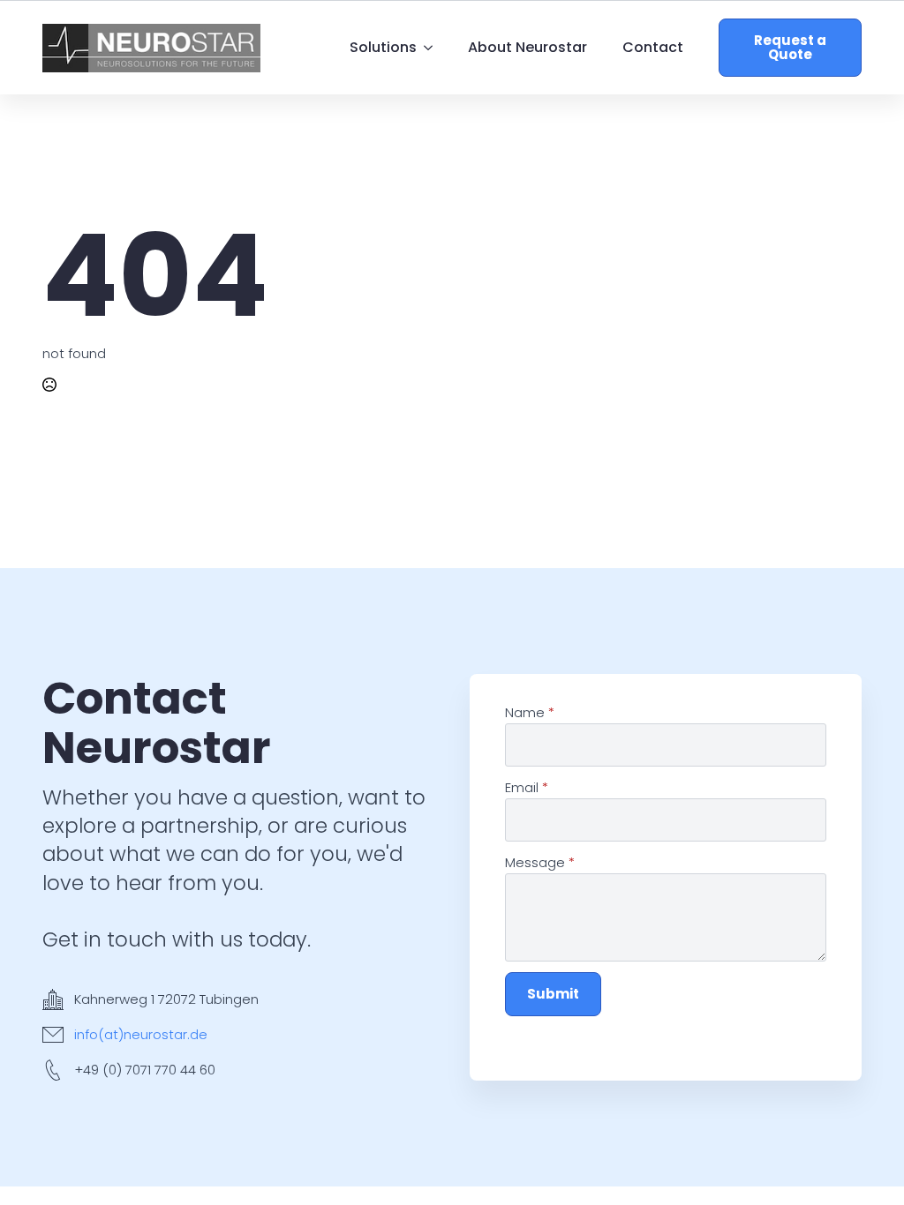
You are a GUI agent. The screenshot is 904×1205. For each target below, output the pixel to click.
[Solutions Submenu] (433, 47)
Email (526, 787)
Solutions (383, 47)
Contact (652, 47)
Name (529, 712)
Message (540, 862)
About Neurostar (527, 47)
